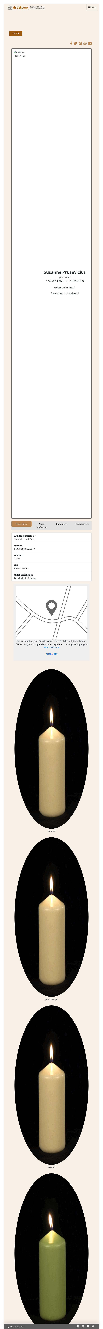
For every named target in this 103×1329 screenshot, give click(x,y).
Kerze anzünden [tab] (41, 525)
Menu (93, 7)
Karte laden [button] (51, 653)
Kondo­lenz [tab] (61, 523)
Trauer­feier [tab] (21, 523)
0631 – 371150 (16, 1326)
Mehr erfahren (51, 647)
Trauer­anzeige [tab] (81, 523)
